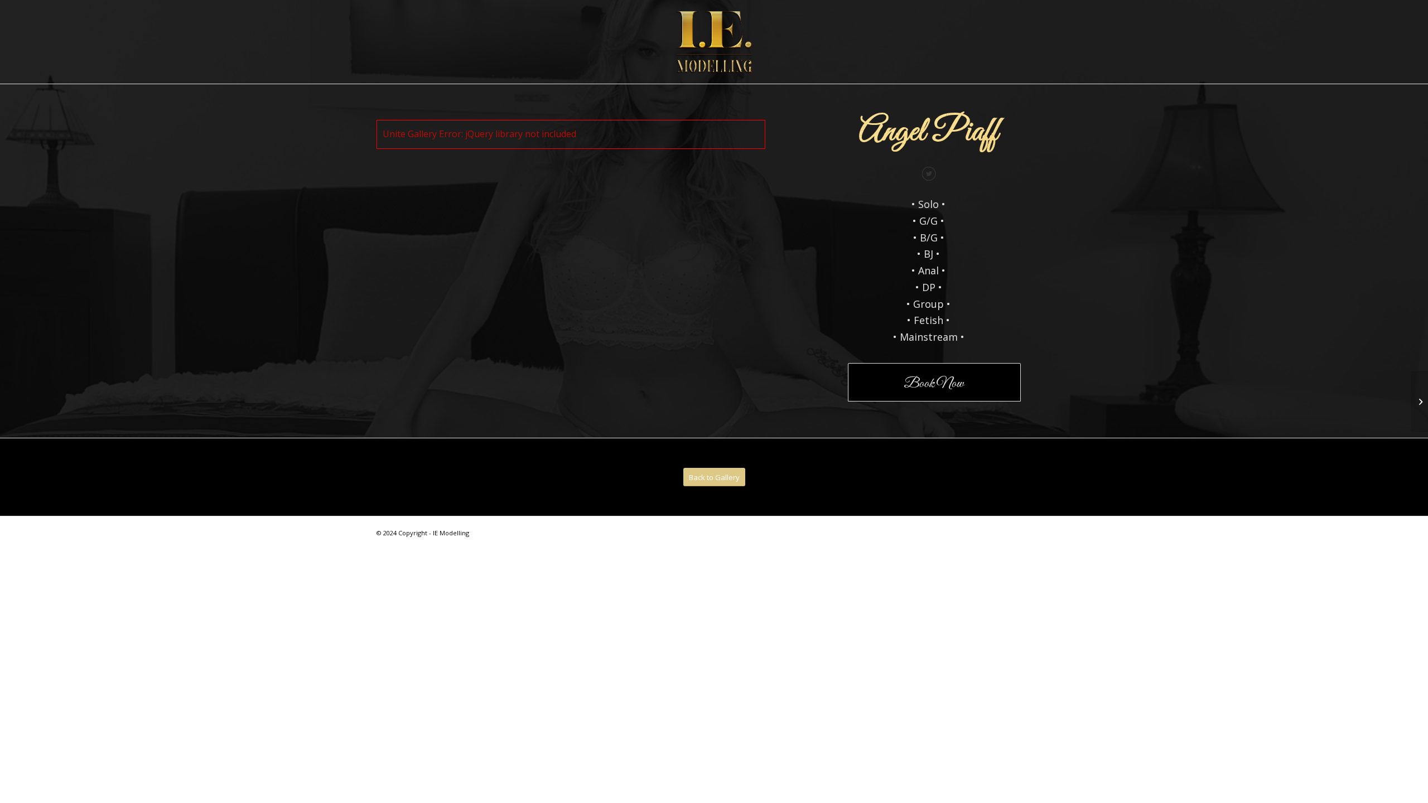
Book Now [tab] (934, 384)
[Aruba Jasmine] (1419, 401)
